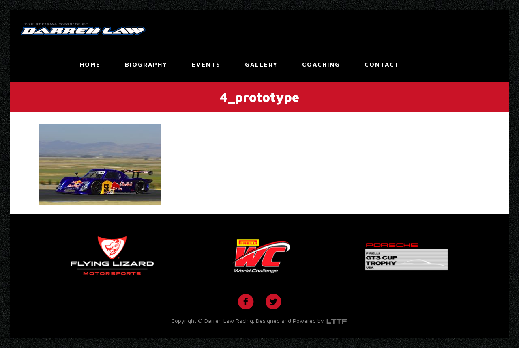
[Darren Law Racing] (83, 28)
